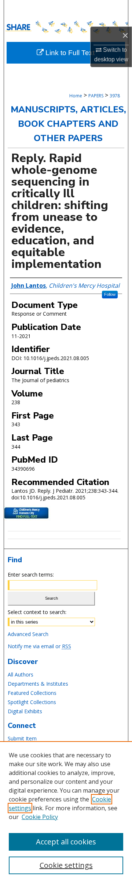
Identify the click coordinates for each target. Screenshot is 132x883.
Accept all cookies (66, 842)
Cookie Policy (40, 817)
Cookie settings (66, 865)
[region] (66, 812)
